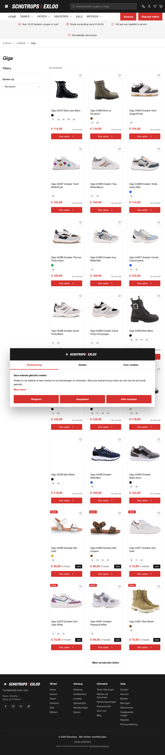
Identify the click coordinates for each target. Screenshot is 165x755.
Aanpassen (82, 399)
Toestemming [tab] (34, 365)
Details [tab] (82, 365)
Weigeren (36, 399)
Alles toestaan (129, 399)
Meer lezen (20, 389)
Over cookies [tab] (130, 365)
